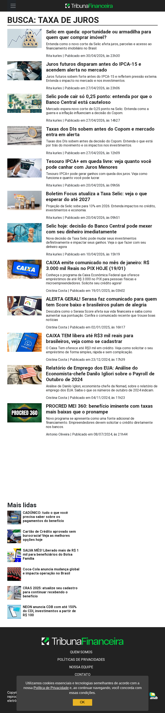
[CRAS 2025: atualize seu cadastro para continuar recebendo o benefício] (15, 593)
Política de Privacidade (51, 688)
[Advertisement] (43, 470)
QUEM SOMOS (81, 652)
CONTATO (82, 675)
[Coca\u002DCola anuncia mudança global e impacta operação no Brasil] (15, 574)
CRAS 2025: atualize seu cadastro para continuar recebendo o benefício (50, 592)
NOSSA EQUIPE (81, 667)
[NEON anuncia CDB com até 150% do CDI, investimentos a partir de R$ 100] (15, 612)
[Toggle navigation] (13, 6)
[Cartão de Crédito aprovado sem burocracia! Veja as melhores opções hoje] (15, 536)
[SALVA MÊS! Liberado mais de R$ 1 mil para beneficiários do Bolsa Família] (15, 555)
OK (82, 702)
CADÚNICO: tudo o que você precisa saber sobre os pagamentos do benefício (45, 517)
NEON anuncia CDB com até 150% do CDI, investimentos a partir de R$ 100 (50, 611)
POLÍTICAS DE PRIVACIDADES (81, 660)
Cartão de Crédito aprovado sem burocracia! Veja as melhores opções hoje (49, 536)
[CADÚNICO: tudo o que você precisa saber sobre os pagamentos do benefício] (15, 517)
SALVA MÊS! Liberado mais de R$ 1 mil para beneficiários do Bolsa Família (51, 554)
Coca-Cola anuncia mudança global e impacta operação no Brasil (51, 571)
